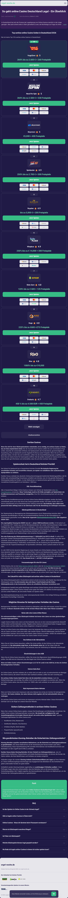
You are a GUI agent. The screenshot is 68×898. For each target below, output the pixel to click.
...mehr (64, 25)
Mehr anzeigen (34, 426)
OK (54, 894)
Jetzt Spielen (34, 65)
